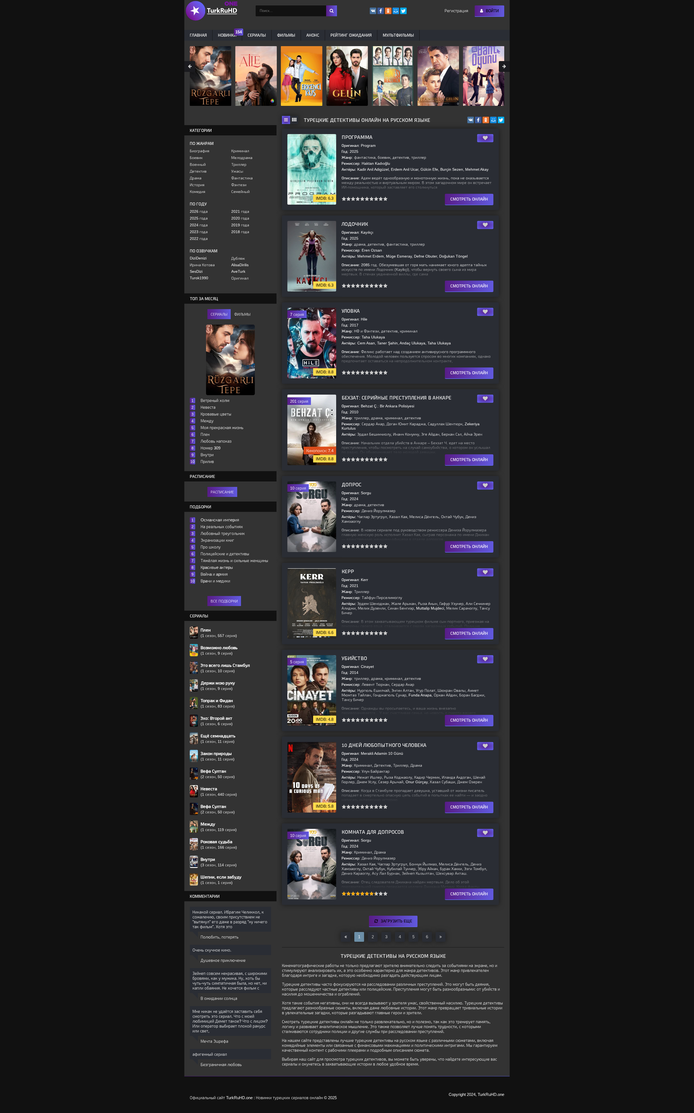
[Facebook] (478, 120)
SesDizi (196, 271)
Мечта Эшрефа (214, 1041)
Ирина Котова (202, 265)
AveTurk (238, 271)
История (197, 185)
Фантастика (242, 178)
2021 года (240, 211)
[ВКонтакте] (470, 120)
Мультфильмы (398, 35)
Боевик (196, 158)
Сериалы (257, 35)
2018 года (240, 232)
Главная (198, 35)
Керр (348, 571)
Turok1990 (199, 278)
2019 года (240, 225)
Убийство (354, 658)
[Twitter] (501, 120)
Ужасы (237, 171)
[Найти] (331, 10)
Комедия (197, 191)
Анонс (312, 35)
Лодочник (355, 224)
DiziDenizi (198, 258)
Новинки (227, 35)
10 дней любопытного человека (384, 745)
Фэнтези (238, 185)
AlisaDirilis (240, 265)
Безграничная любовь (221, 1064)
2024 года (199, 225)
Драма (195, 178)
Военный (198, 164)
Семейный (240, 191)
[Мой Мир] (493, 120)
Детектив (198, 171)
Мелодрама (241, 158)
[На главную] (211, 11)
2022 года (199, 238)
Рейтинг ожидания (351, 35)
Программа (357, 137)
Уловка (351, 311)
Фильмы (286, 35)
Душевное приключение (223, 960)
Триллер (238, 164)
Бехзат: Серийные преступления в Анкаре (396, 398)
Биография (199, 151)
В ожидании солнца (219, 998)
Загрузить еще (396, 921)
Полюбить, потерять (220, 937)
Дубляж (238, 258)
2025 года (199, 218)
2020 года (240, 218)
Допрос (351, 484)
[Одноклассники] (486, 120)
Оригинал (240, 278)
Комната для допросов (373, 832)
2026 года (199, 211)
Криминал (240, 151)
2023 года (199, 232)
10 (385, 198)
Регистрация (456, 10)
